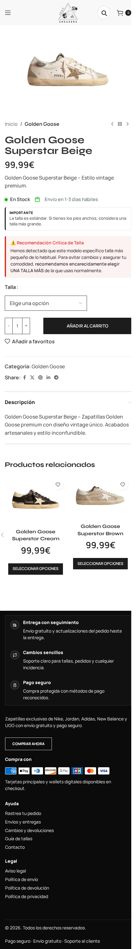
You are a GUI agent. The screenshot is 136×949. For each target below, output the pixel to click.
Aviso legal (15, 871)
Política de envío (21, 879)
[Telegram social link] (56, 377)
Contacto (15, 847)
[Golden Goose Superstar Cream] (35, 500)
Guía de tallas (18, 839)
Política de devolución (27, 888)
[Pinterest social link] (40, 377)
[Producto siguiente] (127, 124)
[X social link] (32, 377)
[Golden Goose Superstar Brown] (100, 498)
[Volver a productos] (120, 124)
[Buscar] (103, 12)
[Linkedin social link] (48, 377)
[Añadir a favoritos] (57, 484)
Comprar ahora (28, 743)
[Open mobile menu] (8, 12)
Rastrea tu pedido (23, 813)
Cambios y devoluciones (29, 830)
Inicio (11, 123)
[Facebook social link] (24, 377)
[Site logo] (68, 12)
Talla (10, 287)
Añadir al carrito (87, 326)
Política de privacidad (26, 896)
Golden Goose (42, 123)
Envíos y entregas (23, 822)
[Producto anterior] (112, 124)
